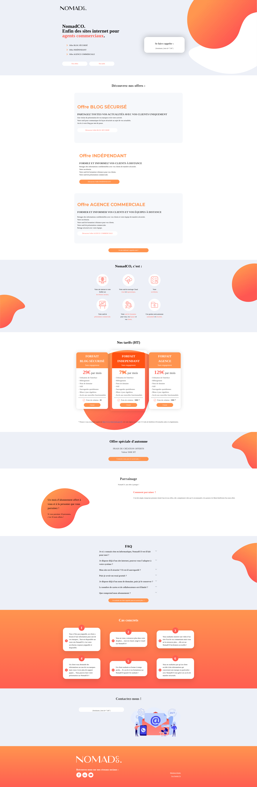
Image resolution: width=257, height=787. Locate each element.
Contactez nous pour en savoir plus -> (129, 459)
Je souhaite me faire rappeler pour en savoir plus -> (128, 600)
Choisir (92, 405)
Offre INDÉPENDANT (77, 50)
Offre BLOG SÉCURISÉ (78, 45)
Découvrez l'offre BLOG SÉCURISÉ (97, 130)
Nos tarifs (102, 64)
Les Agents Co (176, 776)
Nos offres (74, 64)
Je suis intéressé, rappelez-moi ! (128, 250)
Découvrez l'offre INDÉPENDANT (99, 182)
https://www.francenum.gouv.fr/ (112, 422)
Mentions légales (175, 773)
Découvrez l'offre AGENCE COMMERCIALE (97, 233)
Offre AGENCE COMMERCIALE (82, 54)
